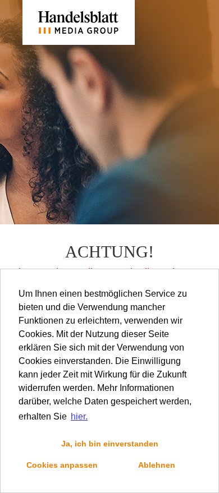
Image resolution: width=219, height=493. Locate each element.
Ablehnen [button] (156, 464)
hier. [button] (79, 416)
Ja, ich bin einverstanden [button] (109, 443)
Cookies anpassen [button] (62, 464)
